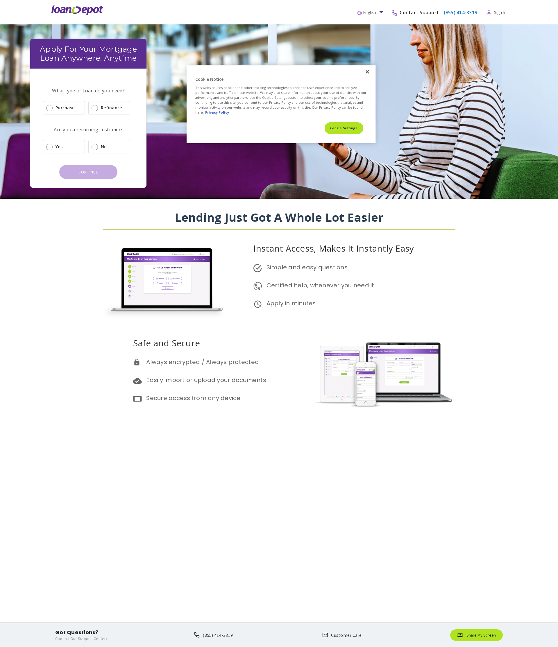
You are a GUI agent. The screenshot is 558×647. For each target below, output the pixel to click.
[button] (372, 12)
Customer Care (346, 635)
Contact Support (420, 12)
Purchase (65, 107)
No (104, 146)
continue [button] (88, 172)
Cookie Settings (344, 128)
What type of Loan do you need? (88, 90)
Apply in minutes (291, 303)
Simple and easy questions (307, 267)
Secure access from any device (193, 398)
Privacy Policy (217, 112)
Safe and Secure (166, 343)
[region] (281, 104)
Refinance (111, 107)
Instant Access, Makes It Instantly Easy (333, 248)
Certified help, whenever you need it (320, 285)
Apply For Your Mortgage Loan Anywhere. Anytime (89, 53)
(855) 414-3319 (218, 635)
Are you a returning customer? (88, 129)
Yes (59, 146)
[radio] (88, 107)
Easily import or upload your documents (206, 380)
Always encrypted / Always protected (202, 362)
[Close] (367, 71)
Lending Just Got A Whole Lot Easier (279, 217)
